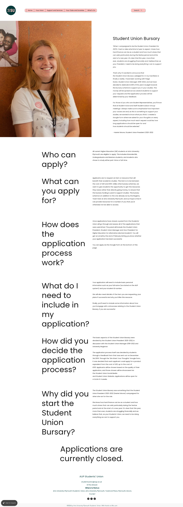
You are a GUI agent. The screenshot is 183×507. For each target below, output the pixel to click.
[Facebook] (91, 499)
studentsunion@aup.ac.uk (91, 482)
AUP (82, 476)
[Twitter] (95, 499)
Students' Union (94, 476)
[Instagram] (88, 499)
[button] (39, 10)
